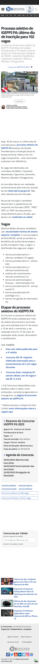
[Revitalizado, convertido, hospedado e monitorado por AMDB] (36, 660)
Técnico (14, 442)
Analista (21, 442)
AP (15, 15)
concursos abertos (25, 486)
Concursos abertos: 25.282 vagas (15, 493)
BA (23, 15)
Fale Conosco (26, 637)
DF (31, 15)
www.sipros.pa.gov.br (19, 190)
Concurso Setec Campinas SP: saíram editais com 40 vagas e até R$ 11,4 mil (21, 375)
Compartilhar (19, 101)
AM (19, 15)
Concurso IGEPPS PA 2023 (17, 67)
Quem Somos (13, 637)
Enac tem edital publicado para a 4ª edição (21, 351)
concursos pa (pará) (9, 489)
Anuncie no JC (13, 642)
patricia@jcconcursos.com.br (16, 107)
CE (27, 15)
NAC (2, 15)
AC (7, 15)
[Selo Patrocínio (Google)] (29, 9)
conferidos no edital (22, 217)
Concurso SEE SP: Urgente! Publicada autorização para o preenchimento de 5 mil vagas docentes (21, 362)
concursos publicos (9, 486)
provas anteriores (25, 489)
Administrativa (26, 445)
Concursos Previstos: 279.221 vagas (16, 498)
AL (11, 15)
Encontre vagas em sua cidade (13, 536)
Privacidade (27, 642)
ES (35, 15)
